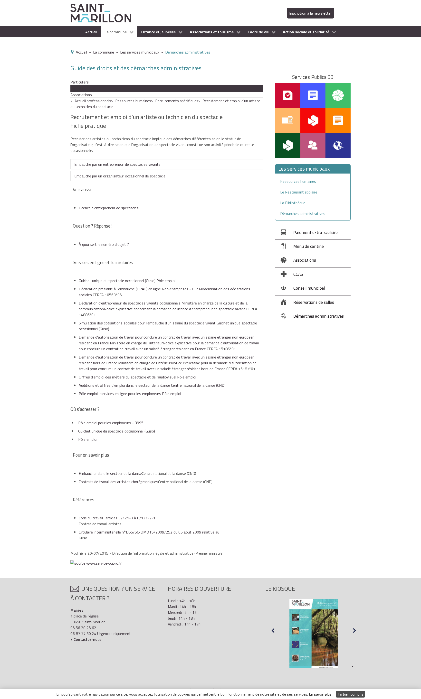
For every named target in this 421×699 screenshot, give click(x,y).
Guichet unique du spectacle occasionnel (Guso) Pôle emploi (127, 281)
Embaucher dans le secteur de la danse (110, 473)
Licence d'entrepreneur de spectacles (109, 208)
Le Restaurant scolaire (298, 192)
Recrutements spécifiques (176, 101)
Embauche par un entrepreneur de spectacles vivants (117, 164)
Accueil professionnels (93, 101)
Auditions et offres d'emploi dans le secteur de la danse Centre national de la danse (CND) (152, 385)
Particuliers (79, 82)
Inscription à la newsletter (310, 13)
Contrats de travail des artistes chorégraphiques (118, 482)
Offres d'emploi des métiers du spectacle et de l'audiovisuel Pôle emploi (137, 377)
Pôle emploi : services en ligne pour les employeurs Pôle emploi (130, 393)
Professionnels (82, 88)
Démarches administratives (302, 213)
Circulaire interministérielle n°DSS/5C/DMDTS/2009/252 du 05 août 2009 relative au (149, 532)
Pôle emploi (87, 439)
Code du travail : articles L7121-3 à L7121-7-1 (117, 518)
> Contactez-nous (86, 639)
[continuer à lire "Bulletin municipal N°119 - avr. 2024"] (313, 633)
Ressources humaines (133, 101)
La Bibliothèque (292, 203)
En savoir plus (320, 694)
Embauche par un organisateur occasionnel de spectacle (119, 176)
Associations (81, 95)
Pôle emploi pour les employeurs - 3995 (111, 423)
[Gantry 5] (100, 13)
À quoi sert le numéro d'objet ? (104, 244)
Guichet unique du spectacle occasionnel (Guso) (116, 431)
